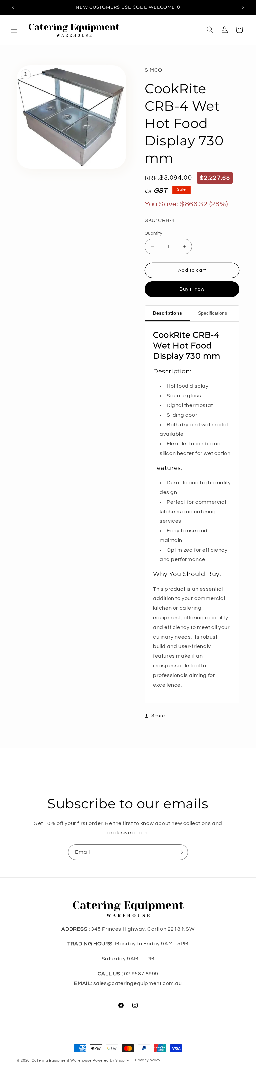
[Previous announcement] (13, 7)
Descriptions (167, 313)
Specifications (212, 313)
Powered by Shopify (111, 1060)
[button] (14, 29)
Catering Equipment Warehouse (62, 1060)
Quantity (153, 233)
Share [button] (158, 715)
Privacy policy (147, 1060)
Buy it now (192, 289)
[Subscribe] (180, 852)
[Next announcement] (243, 7)
